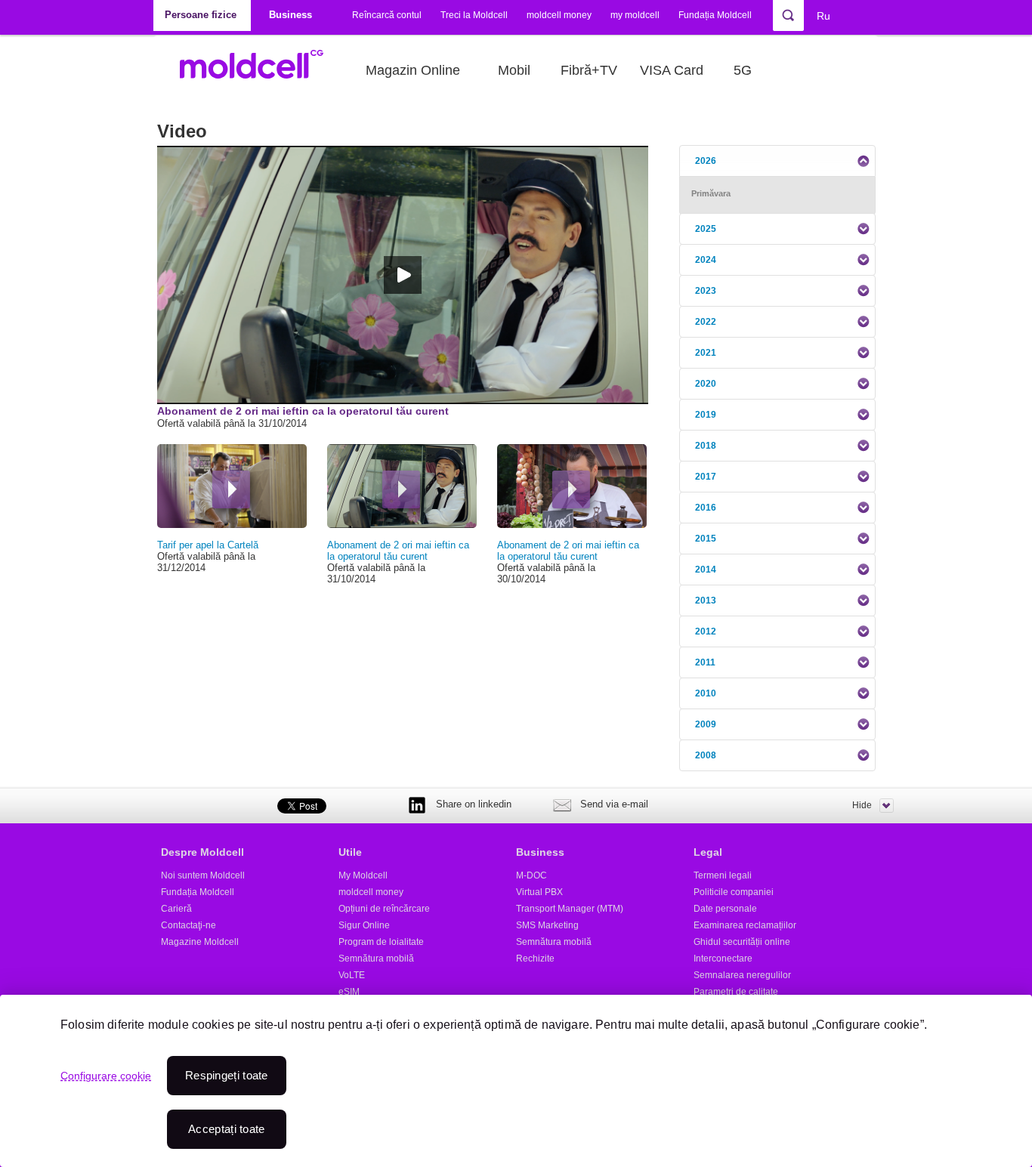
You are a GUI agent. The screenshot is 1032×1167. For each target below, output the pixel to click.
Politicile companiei (734, 892)
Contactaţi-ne (188, 925)
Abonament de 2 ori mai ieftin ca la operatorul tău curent (398, 550)
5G (743, 70)
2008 (705, 755)
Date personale (725, 908)
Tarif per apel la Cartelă (207, 545)
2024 (705, 260)
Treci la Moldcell (474, 15)
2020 (705, 383)
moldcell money (559, 15)
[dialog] (516, 1081)
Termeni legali (723, 875)
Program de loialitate (381, 942)
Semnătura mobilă (376, 958)
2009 (705, 724)
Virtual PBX (539, 892)
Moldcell (259, 70)
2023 (705, 291)
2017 (705, 476)
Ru (823, 16)
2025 (705, 229)
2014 (705, 569)
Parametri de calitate (736, 991)
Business (540, 852)
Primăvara (711, 193)
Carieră (176, 908)
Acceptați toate (226, 1128)
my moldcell (635, 15)
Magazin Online (413, 70)
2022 (705, 321)
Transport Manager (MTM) (569, 908)
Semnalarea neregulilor (742, 975)
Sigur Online (364, 925)
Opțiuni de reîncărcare (384, 908)
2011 (705, 662)
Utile (350, 852)
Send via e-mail (614, 804)
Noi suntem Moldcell (203, 875)
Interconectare (723, 958)
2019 (705, 414)
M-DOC (531, 875)
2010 (705, 693)
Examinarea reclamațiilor (745, 925)
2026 (705, 161)
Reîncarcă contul (387, 15)
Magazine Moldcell (200, 942)
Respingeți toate (226, 1075)
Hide (862, 805)
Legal (708, 852)
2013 (705, 600)
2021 (705, 352)
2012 (705, 631)
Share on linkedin (473, 804)
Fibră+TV (589, 70)
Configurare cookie (105, 1076)
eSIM (349, 991)
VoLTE (351, 975)
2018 (705, 445)
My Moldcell (363, 875)
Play (231, 489)
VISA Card (671, 70)
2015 (705, 538)
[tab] (777, 161)
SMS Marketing (547, 925)
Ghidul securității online (742, 942)
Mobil (514, 70)
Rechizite (535, 958)
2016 (705, 507)
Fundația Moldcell (715, 15)
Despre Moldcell (202, 852)
